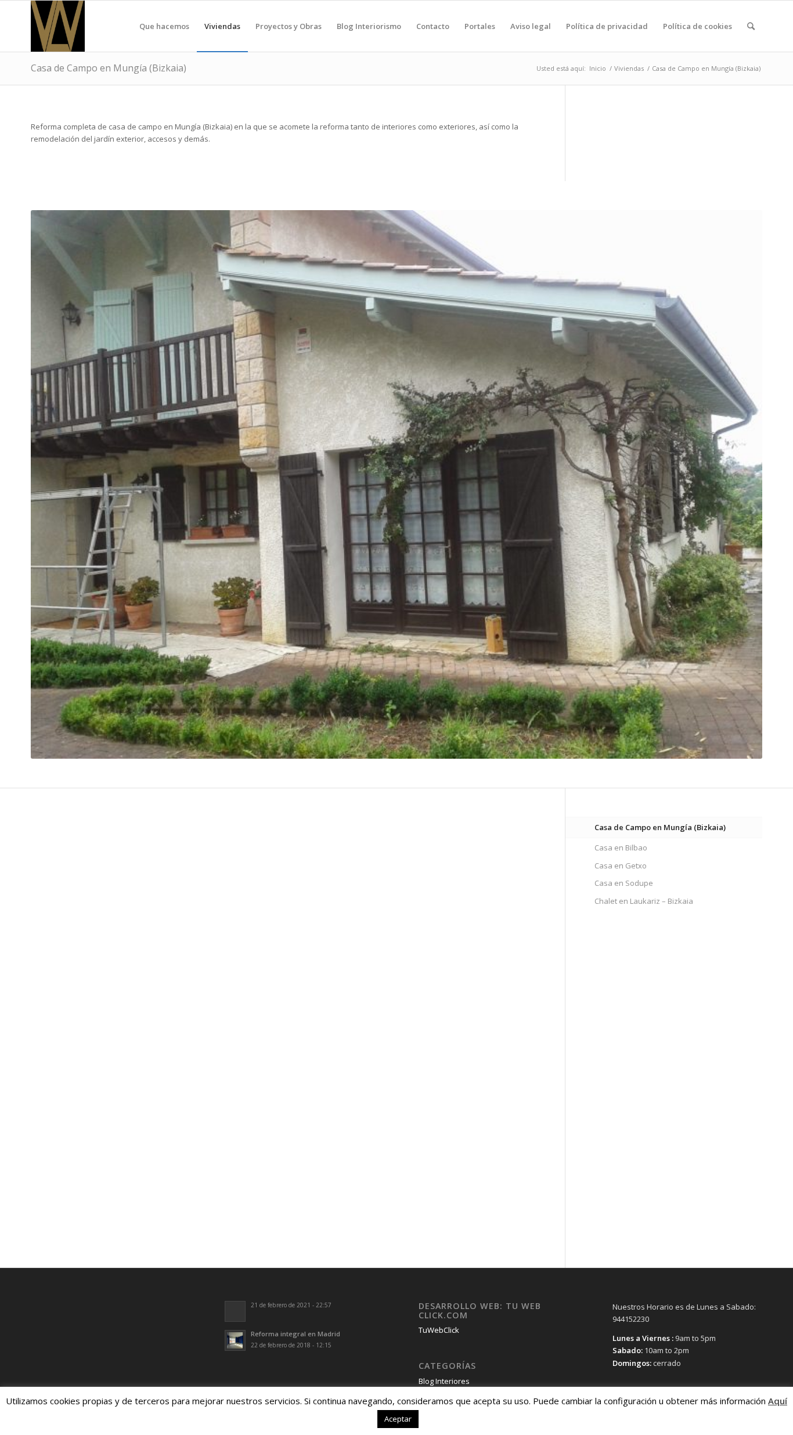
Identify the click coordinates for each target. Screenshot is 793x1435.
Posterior (736, 484)
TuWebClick (439, 1330)
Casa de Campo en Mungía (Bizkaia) (108, 68)
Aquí (777, 1401)
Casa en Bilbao (620, 847)
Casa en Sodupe (623, 883)
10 (438, 744)
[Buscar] (751, 26)
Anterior (56, 484)
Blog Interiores (444, 1381)
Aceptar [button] (398, 1419)
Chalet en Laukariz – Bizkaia (643, 901)
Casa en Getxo (620, 865)
